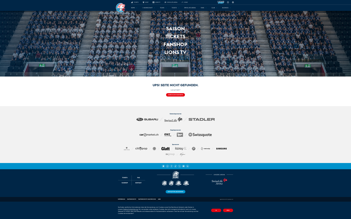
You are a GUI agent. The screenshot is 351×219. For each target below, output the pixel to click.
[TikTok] (175, 166)
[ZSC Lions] (120, 7)
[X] (179, 166)
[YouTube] (183, 166)
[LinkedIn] (187, 166)
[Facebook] (171, 166)
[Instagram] (163, 166)
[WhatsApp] (167, 166)
